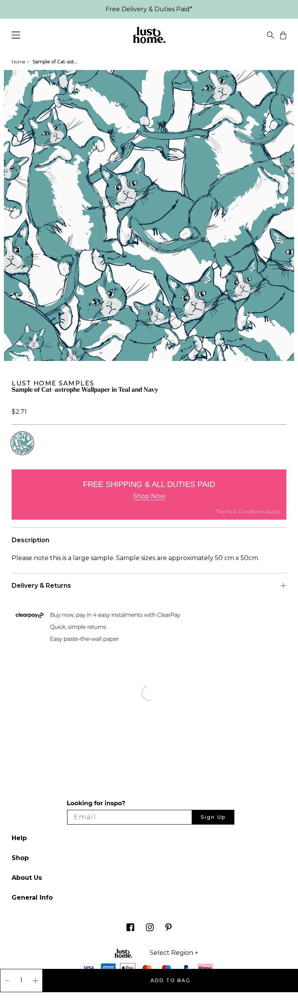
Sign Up (213, 817)
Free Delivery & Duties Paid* (149, 9)
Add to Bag (171, 980)
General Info (32, 897)
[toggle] (270, 36)
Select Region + (174, 953)
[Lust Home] (149, 36)
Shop (20, 858)
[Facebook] (130, 929)
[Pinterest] (168, 929)
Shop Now (149, 496)
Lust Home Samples (53, 383)
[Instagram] (150, 929)
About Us (27, 877)
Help (19, 838)
